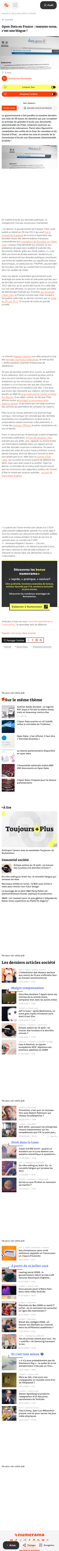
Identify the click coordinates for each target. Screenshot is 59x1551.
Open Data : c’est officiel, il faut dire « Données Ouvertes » (36, 737)
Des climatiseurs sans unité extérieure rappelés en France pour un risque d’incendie (37, 1253)
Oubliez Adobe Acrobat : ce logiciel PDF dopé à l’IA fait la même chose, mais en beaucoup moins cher (35, 709)
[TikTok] (16, 1540)
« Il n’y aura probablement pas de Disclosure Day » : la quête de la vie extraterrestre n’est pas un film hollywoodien (37, 1363)
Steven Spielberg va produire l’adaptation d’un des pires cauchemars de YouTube (34, 1396)
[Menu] (15, 5)
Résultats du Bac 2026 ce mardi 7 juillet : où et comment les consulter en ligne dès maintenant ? (38, 1308)
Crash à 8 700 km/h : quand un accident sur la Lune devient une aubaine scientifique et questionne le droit (37, 1151)
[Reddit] (34, 1540)
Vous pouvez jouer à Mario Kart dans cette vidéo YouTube (35, 1290)
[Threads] (47, 1540)
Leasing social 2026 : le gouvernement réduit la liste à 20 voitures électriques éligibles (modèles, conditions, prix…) (36, 1275)
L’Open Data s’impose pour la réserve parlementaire (36, 781)
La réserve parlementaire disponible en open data (36, 752)
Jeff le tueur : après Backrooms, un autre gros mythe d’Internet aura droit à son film (37, 1014)
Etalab (7, 646)
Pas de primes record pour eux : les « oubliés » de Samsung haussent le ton (37, 1341)
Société (9, 19)
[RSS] (38, 1540)
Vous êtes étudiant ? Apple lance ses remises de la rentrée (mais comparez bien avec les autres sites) (38, 997)
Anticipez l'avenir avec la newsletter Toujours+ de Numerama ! (28, 851)
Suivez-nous (9, 108)
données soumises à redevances (22, 359)
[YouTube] (11, 1540)
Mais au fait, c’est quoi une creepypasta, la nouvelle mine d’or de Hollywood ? (37, 1380)
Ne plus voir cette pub (13, 692)
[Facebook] (29, 1540)
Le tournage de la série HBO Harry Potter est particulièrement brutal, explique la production (27, 892)
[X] (20, 1540)
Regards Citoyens (22, 356)
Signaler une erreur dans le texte (19, 633)
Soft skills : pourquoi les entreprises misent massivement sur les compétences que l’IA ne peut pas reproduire (38, 1129)
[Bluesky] (43, 1540)
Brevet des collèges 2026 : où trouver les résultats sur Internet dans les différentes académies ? (36, 1325)
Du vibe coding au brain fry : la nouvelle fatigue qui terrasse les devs (29, 878)
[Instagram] (25, 1540)
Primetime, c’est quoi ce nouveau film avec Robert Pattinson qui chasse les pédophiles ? (36, 1113)
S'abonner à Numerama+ (27, 606)
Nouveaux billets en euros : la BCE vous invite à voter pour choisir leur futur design (27, 885)
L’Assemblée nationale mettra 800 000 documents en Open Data (35, 766)
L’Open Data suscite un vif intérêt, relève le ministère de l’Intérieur (35, 723)
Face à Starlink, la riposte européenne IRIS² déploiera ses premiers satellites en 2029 (35, 1047)
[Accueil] (6, 5)
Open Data (22, 646)
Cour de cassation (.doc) (40, 437)
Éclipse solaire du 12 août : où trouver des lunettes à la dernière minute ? (33, 866)
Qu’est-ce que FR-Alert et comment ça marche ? (37, 1183)
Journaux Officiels (22, 425)
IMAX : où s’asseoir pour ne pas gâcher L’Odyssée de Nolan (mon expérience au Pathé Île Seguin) (29, 899)
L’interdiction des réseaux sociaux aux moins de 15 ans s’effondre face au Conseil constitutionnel (38, 975)
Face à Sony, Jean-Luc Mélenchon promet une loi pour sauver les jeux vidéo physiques (37, 1413)
